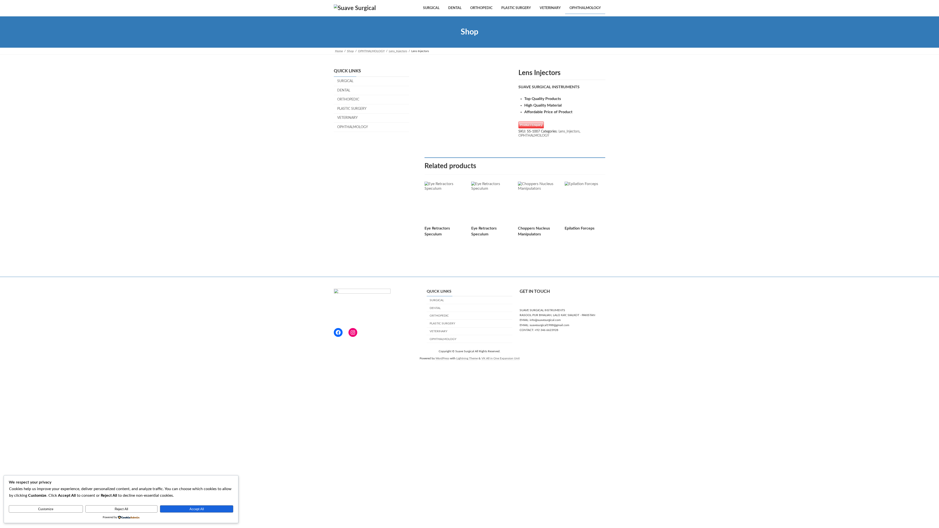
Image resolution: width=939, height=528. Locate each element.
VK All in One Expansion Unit (500, 358)
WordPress (442, 358)
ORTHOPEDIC (348, 99)
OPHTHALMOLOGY (533, 135)
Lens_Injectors (569, 131)
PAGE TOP (914, 507)
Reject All (121, 509)
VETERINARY (347, 118)
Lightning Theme (467, 358)
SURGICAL (345, 81)
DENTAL (343, 90)
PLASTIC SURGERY (352, 108)
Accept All (197, 509)
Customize (45, 509)
